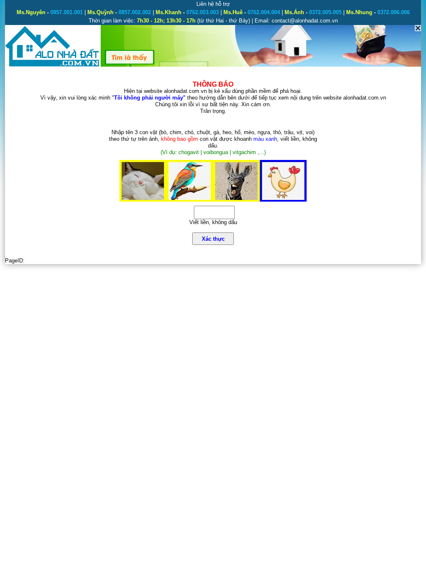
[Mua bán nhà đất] (52, 65)
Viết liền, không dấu (213, 222)
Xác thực (213, 239)
